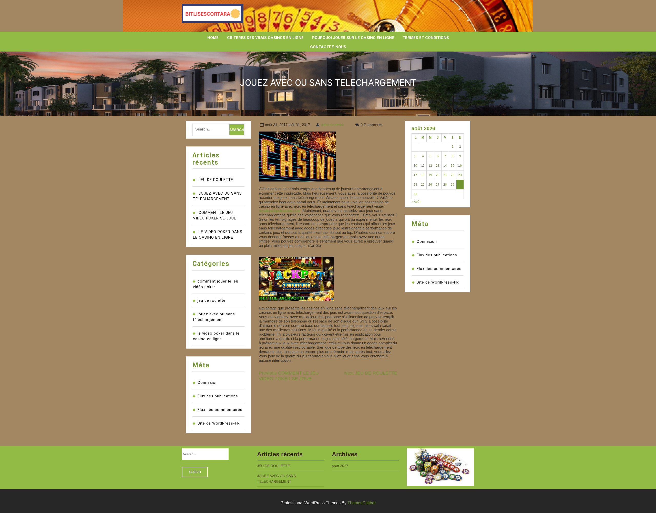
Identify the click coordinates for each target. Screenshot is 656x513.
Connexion (208, 382)
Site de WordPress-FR (219, 423)
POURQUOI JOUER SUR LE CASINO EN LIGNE (353, 37)
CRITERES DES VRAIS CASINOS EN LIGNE (265, 37)
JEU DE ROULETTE (216, 179)
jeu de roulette (211, 300)
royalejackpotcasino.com (280, 210)
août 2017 (340, 466)
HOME (213, 37)
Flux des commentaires (220, 409)
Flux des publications (218, 396)
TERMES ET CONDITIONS (426, 37)
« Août (416, 202)
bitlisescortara (332, 125)
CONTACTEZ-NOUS (328, 47)
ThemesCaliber (361, 503)
